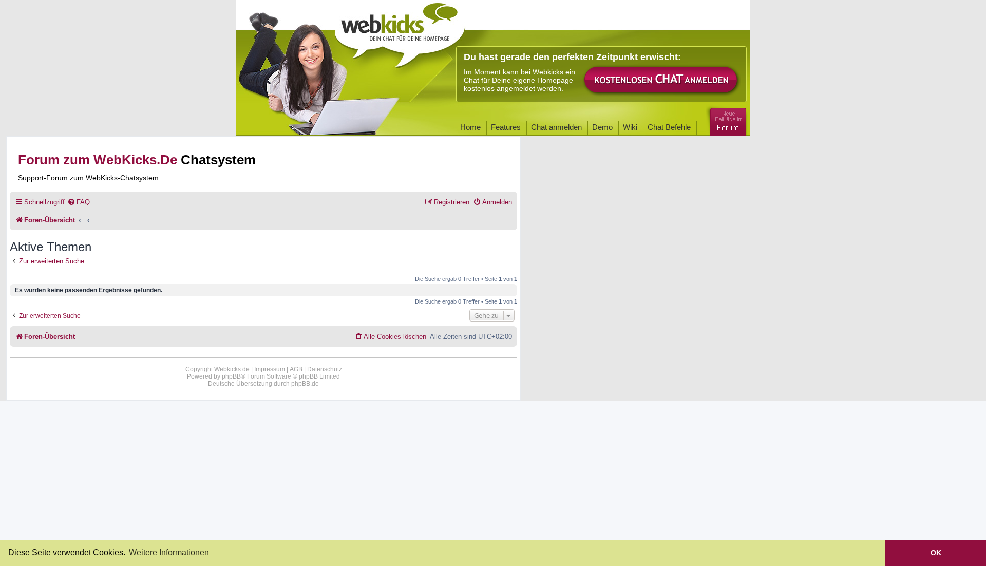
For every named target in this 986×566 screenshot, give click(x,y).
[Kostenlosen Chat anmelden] (661, 80)
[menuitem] (78, 202)
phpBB (231, 376)
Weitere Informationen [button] (169, 552)
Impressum (269, 369)
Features (506, 127)
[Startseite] (400, 32)
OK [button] (936, 553)
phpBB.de (305, 383)
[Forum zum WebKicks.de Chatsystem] (727, 120)
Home (470, 127)
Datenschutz (324, 369)
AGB (296, 369)
